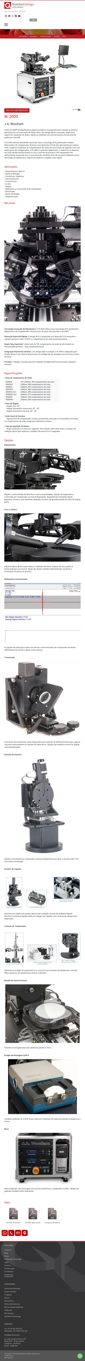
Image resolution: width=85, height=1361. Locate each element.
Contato (7, 1265)
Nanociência (9, 1301)
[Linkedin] (9, 16)
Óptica (6, 1298)
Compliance (8, 1271)
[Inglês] (79, 110)
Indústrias (8, 1310)
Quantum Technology (12, 1316)
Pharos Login (9, 1268)
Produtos (7, 1250)
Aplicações (23, 36)
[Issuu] (16, 16)
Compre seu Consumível (8, 1275)
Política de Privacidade (12, 1259)
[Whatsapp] (80, 1356)
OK (33, 20)
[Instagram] (6, 16)
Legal (6, 1262)
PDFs (64, 36)
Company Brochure (52, 1222)
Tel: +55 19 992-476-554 (15, 11)
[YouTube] (19, 16)
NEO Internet (8, 1358)
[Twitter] (12, 16)
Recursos (33, 36)
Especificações (45, 36)
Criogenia (8, 1295)
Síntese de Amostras (12, 1304)
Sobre (6, 1256)
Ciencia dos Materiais (12, 1288)
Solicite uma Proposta (17, 110)
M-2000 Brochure (13, 1222)
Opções (57, 36)
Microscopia (8, 1313)
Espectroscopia (10, 1291)
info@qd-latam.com (12, 1335)
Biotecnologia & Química (13, 1307)
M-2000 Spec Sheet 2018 (33, 1223)
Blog (6, 1253)
